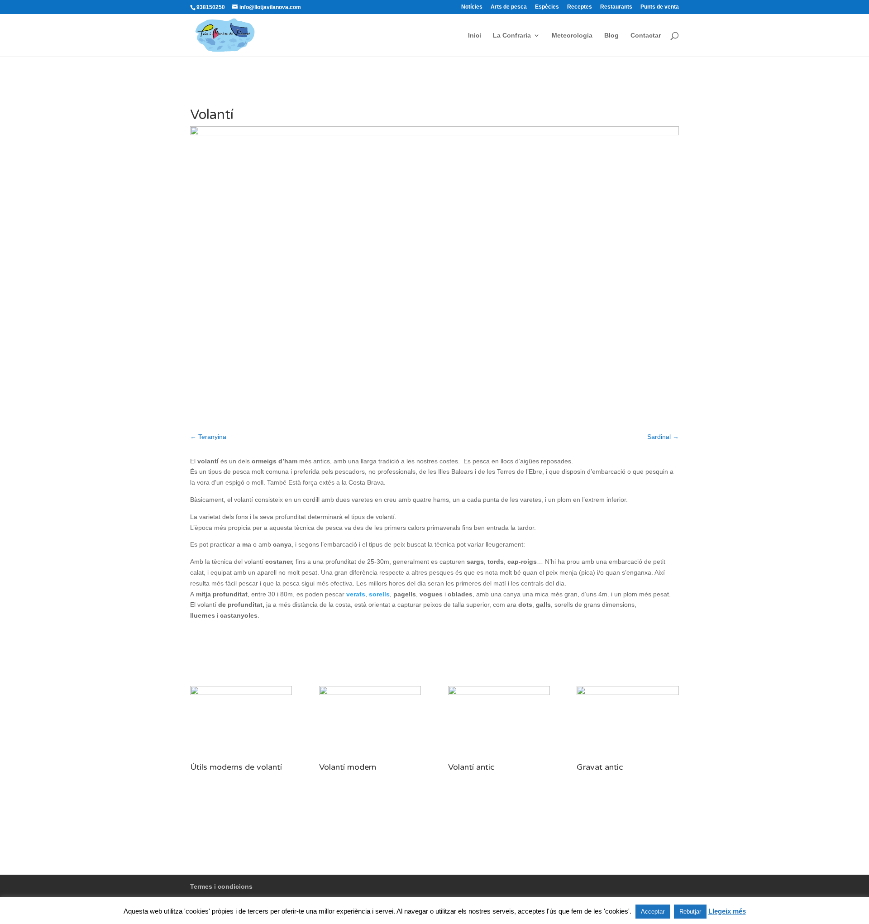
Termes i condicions (221, 886)
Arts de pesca (509, 7)
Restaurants (616, 7)
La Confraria (512, 35)
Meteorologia (572, 35)
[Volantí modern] (370, 758)
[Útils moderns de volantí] (241, 758)
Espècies (547, 7)
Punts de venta (659, 7)
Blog (611, 35)
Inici (474, 35)
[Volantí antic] (499, 758)
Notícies (471, 7)
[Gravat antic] (627, 758)
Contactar (645, 35)
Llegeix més (727, 911)
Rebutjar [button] (690, 911)
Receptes (579, 7)
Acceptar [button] (652, 911)
